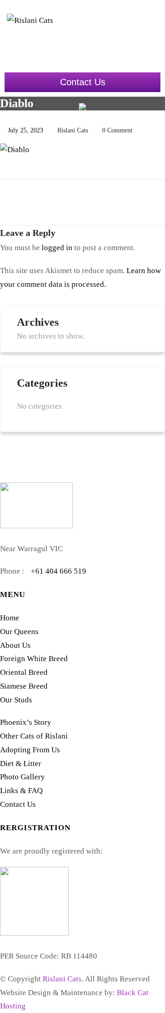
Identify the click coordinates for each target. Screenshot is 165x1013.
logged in (57, 247)
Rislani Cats (62, 979)
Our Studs (16, 699)
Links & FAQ (21, 790)
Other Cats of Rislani (34, 736)
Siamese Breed (24, 686)
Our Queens (19, 631)
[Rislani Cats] (43, 37)
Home (9, 617)
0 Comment (117, 130)
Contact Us (82, 82)
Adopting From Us (30, 749)
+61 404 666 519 (58, 571)
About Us (15, 645)
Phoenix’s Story (25, 722)
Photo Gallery (22, 776)
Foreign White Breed (34, 658)
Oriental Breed (24, 672)
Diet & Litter (20, 763)
